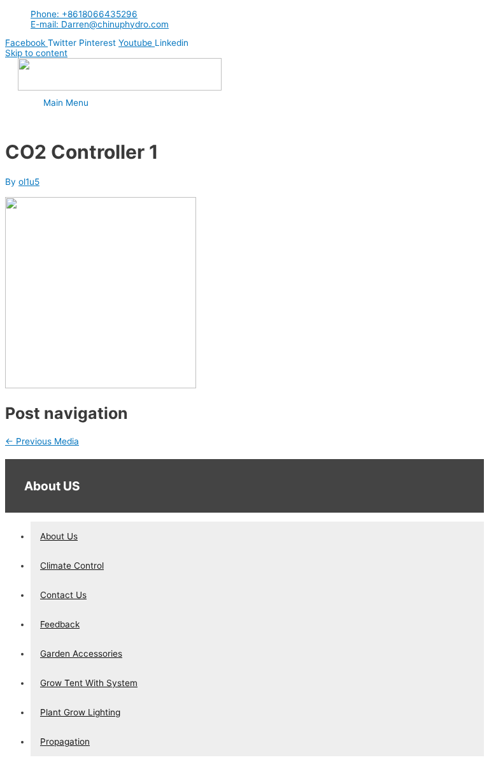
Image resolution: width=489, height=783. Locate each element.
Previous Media (42, 441)
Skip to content (36, 53)
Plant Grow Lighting (80, 712)
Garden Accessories (81, 653)
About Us (59, 536)
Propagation (65, 741)
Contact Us (63, 595)
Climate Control (72, 565)
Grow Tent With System (89, 683)
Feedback (60, 624)
